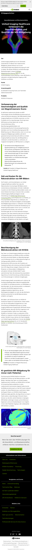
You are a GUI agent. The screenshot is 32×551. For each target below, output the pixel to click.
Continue (23, 5)
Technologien (21, 470)
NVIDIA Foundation (7, 466)
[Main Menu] (2, 10)
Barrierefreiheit (22, 543)
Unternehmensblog (13, 483)
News (4, 483)
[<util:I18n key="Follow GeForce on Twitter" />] (16, 534)
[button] (29, 10)
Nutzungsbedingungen (10, 543)
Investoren (12, 459)
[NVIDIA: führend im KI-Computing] (15, 9)
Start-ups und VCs (7, 515)
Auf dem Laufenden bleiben (10, 490)
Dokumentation (19, 515)
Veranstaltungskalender (9, 494)
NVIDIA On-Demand (20, 497)
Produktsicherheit (23, 545)
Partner (12, 507)
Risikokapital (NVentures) (9, 463)
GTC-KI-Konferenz (7, 497)
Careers (4, 473)
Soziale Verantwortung (8, 470)
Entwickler (5, 507)
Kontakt (16, 547)
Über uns (5, 459)
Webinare (17, 487)
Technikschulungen (8, 518)
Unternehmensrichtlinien (9, 545)
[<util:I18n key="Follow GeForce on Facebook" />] (10, 534)
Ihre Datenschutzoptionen (20, 541)
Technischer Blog (7, 487)
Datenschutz (7, 541)
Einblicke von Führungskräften (11, 511)
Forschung (18, 466)
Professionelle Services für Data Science (14, 522)
